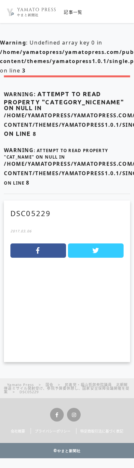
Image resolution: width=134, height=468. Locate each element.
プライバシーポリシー (53, 431)
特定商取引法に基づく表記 (101, 431)
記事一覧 (73, 12)
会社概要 (18, 431)
